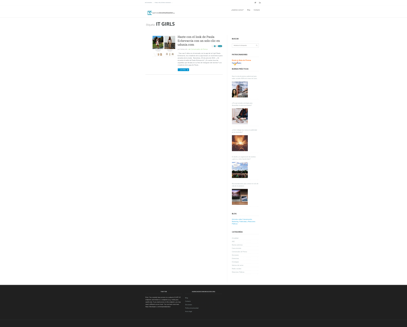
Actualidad (235, 238)
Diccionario (148, 2)
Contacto (257, 10)
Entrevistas (235, 258)
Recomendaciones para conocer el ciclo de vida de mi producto (245, 185)
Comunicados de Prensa (199, 49)
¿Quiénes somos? (237, 10)
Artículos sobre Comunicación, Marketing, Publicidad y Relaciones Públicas (243, 222)
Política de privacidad (191, 308)
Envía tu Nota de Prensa (241, 60)
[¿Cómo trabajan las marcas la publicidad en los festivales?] (240, 143)
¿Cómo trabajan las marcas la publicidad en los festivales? (244, 131)
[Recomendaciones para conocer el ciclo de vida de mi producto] (240, 197)
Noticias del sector (237, 265)
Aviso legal (188, 311)
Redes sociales (236, 268)
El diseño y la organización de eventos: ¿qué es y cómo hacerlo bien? (244, 158)
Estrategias (235, 262)
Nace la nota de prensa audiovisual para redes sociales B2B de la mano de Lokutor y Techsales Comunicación (245, 77)
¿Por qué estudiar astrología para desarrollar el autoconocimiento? (242, 104)
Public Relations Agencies (163, 2)
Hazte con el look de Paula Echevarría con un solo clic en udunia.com (199, 40)
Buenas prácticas (237, 245)
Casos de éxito (236, 248)
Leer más (183, 69)
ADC (233, 241)
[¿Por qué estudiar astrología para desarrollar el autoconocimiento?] (240, 116)
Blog (248, 10)
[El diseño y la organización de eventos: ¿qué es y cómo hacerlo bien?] (240, 170)
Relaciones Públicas (238, 272)
